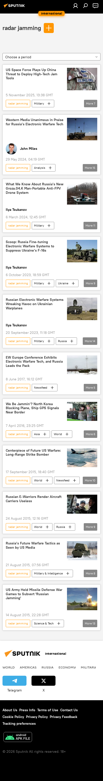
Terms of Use (47, 710)
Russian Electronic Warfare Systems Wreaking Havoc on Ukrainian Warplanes (35, 304)
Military (39, 103)
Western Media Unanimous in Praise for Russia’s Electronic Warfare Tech (35, 122)
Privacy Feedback (63, 716)
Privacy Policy (37, 716)
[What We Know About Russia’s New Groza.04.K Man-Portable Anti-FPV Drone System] (82, 193)
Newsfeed (40, 387)
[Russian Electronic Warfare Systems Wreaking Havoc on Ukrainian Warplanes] (82, 309)
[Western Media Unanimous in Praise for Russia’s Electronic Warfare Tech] (82, 129)
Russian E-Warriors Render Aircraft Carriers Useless (34, 499)
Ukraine (63, 283)
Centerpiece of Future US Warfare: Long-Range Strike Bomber (33, 452)
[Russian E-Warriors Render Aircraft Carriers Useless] (82, 504)
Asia (37, 434)
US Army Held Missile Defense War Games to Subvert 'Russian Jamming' (34, 594)
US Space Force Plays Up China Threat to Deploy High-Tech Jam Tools (31, 74)
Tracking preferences (19, 723)
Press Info (27, 710)
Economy (67, 667)
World (58, 434)
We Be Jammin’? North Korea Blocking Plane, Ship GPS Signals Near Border (32, 408)
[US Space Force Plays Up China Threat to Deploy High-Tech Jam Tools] (82, 79)
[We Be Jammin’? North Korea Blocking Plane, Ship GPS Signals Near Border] (82, 411)
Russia (62, 341)
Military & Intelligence (48, 573)
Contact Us (69, 710)
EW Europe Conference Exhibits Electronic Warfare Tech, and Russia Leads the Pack (34, 361)
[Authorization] (75, 6)
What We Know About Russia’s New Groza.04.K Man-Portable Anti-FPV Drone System (35, 188)
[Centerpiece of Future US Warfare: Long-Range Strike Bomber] (82, 457)
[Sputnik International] (15, 7)
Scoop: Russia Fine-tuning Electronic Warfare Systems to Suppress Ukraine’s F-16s (30, 246)
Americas (28, 667)
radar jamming (21, 28)
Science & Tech (44, 623)
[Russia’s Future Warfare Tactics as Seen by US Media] (82, 550)
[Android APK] (18, 737)
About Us (9, 710)
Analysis (39, 168)
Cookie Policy (13, 716)
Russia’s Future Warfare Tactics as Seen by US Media (33, 545)
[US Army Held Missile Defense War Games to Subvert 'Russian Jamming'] (82, 599)
